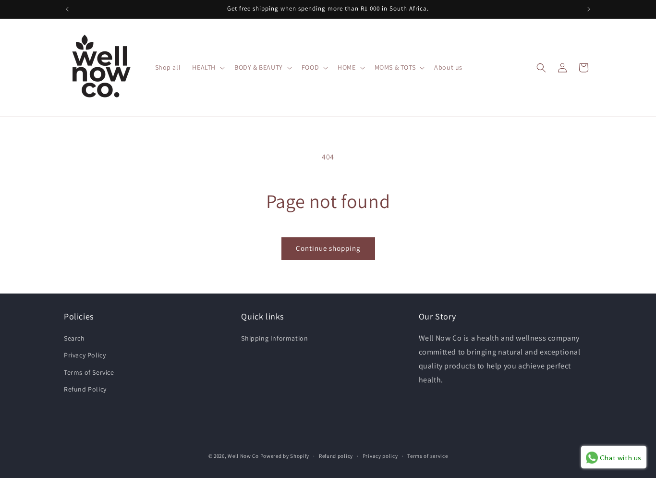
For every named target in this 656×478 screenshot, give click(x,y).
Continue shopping (328, 248)
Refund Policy (85, 389)
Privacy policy (380, 456)
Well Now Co (243, 456)
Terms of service (427, 456)
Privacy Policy (85, 355)
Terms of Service (89, 372)
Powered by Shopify (285, 456)
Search (74, 338)
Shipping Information (274, 338)
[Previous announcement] (67, 9)
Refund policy (336, 456)
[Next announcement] (588, 9)
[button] (207, 67)
